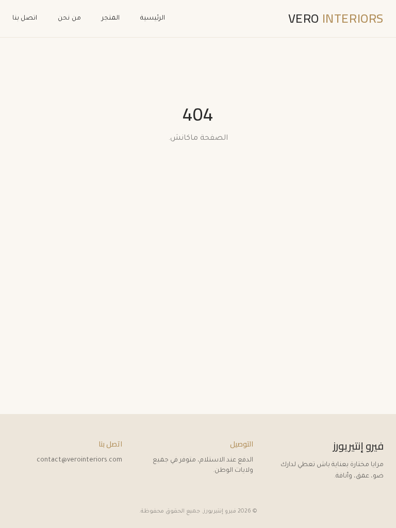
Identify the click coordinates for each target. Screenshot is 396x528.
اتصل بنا (24, 18)
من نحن (69, 18)
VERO (336, 18)
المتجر (111, 18)
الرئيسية (152, 18)
